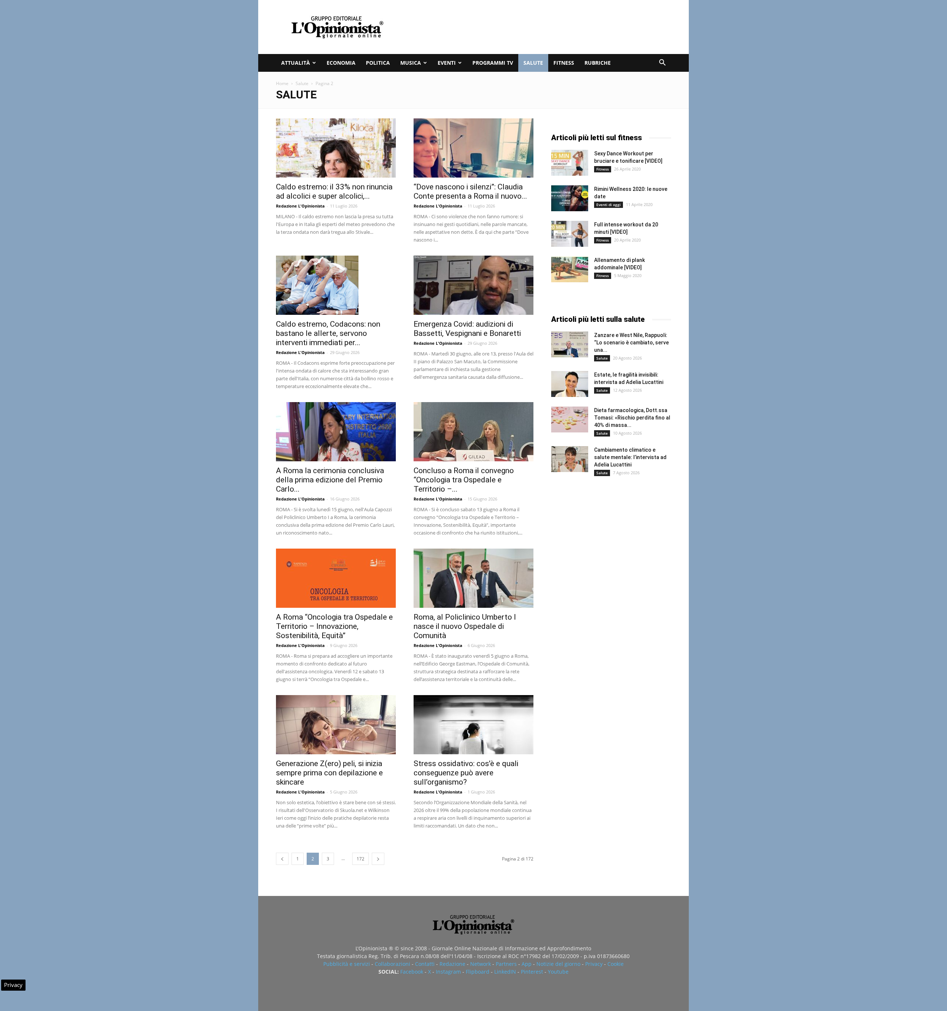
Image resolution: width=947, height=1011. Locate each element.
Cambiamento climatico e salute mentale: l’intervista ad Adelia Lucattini (630, 457)
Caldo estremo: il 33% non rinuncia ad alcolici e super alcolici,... (334, 191)
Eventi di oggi (608, 204)
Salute (533, 62)
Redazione (452, 963)
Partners (506, 963)
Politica (378, 62)
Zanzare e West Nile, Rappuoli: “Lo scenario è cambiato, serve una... (631, 342)
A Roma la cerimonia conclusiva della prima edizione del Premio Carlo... (330, 479)
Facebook (411, 971)
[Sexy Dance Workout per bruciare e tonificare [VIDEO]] (569, 163)
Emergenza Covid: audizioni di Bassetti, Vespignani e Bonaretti (467, 329)
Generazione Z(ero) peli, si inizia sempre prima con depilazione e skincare (329, 772)
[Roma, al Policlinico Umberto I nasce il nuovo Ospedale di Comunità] (473, 578)
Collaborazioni (392, 963)
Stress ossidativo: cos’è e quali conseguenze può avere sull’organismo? (466, 772)
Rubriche (597, 62)
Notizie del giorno (558, 963)
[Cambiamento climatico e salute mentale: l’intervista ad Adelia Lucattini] (569, 459)
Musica (410, 62)
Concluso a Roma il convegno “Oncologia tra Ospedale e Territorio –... (464, 479)
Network (480, 963)
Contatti (425, 963)
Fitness (563, 62)
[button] (662, 63)
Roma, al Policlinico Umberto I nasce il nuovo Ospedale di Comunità (465, 626)
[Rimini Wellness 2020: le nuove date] (569, 198)
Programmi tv (492, 62)
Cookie (615, 963)
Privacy (594, 963)
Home (282, 83)
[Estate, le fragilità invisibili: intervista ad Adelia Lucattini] (569, 384)
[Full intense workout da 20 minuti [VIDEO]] (569, 234)
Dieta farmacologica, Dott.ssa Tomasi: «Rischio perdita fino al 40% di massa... (632, 417)
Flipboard (477, 971)
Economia (341, 62)
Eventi (447, 62)
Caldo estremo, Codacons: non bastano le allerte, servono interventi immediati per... (328, 333)
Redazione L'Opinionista (300, 206)
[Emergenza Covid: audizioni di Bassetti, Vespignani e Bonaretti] (473, 285)
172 (360, 859)
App (527, 963)
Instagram (448, 971)
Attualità (295, 62)
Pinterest (532, 971)
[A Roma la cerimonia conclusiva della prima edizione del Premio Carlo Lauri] (336, 431)
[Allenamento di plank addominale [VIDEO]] (569, 269)
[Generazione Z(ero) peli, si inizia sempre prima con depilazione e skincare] (336, 724)
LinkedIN (505, 971)
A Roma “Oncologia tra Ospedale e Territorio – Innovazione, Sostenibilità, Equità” (334, 626)
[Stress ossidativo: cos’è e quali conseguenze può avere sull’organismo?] (473, 724)
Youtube (558, 971)
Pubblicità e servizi (346, 963)
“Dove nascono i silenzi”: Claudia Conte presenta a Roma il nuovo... (470, 191)
